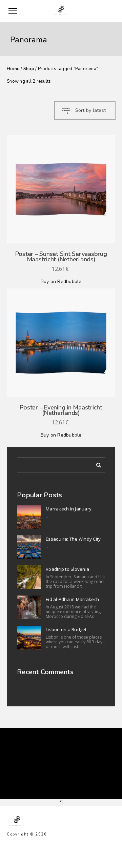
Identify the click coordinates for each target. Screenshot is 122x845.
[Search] (96, 463)
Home (13, 69)
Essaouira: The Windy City (73, 539)
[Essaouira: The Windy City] (29, 547)
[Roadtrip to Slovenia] (29, 577)
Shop (28, 69)
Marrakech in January (69, 509)
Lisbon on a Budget (66, 629)
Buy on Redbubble (61, 281)
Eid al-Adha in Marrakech (72, 599)
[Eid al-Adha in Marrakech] (29, 607)
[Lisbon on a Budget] (29, 637)
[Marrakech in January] (29, 517)
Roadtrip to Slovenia (67, 569)
